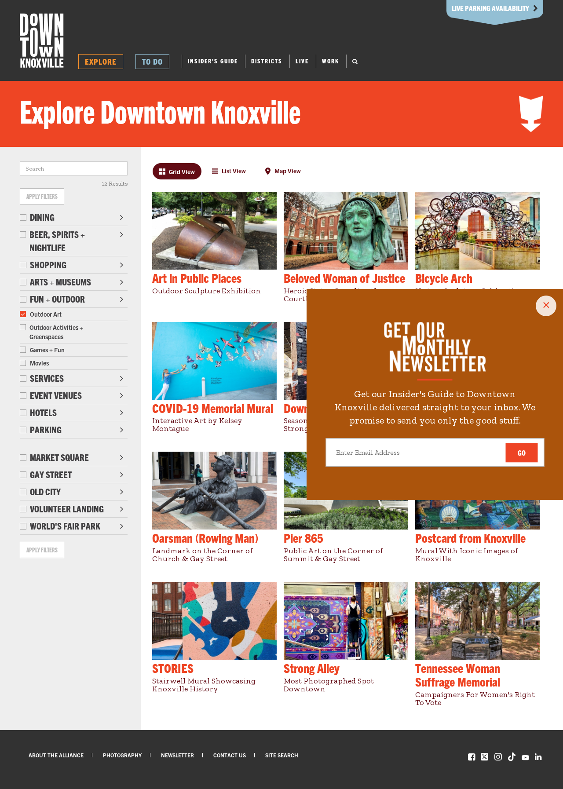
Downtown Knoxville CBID (42, 40)
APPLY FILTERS (42, 196)
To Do (152, 61)
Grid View (181, 171)
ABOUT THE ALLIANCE (56, 755)
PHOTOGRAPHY (122, 755)
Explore (101, 61)
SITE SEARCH (281, 755)
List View (233, 171)
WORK (330, 61)
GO (522, 452)
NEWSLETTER (177, 755)
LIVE (302, 61)
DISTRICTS (266, 61)
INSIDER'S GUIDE (213, 61)
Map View (287, 171)
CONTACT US (229, 755)
